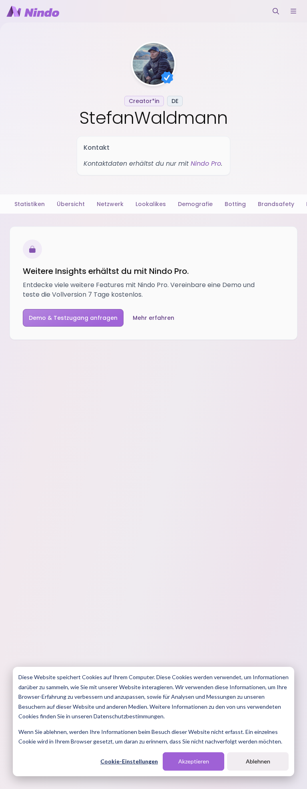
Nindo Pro (206, 163)
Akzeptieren (193, 761)
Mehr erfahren (153, 318)
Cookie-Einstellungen (129, 761)
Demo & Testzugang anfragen (73, 318)
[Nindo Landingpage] (32, 11)
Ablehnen (258, 761)
